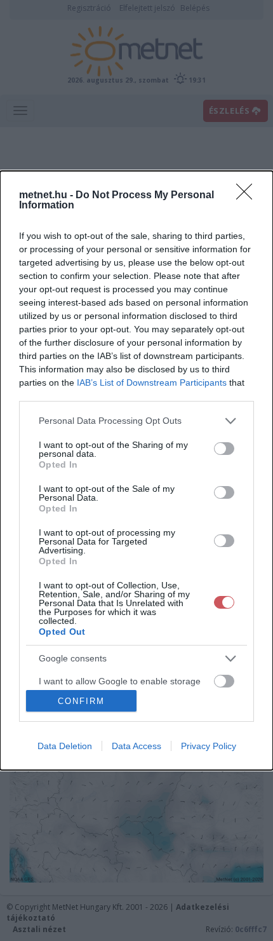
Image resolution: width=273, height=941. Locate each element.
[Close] (248, 196)
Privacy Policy (208, 746)
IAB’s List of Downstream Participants (152, 382)
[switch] (224, 448)
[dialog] (136, 470)
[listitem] (136, 421)
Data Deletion (64, 746)
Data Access (136, 746)
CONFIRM (81, 701)
